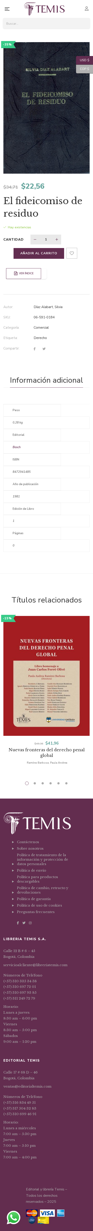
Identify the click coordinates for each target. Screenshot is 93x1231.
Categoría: (11, 327)
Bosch (17, 447)
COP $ (82, 69)
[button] (82, 49)
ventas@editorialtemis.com (27, 1086)
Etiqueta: (10, 338)
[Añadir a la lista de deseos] (71, 253)
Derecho (40, 338)
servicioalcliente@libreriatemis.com (35, 965)
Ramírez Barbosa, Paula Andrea (47, 763)
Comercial (41, 327)
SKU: (7, 317)
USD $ (82, 60)
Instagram (30, 922)
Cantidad (13, 239)
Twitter (24, 922)
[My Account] (87, 9)
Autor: (8, 307)
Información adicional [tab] (46, 380)
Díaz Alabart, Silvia (48, 307)
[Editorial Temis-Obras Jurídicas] (44, 9)
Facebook (18, 922)
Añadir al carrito (38, 253)
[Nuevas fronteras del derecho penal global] (46, 676)
